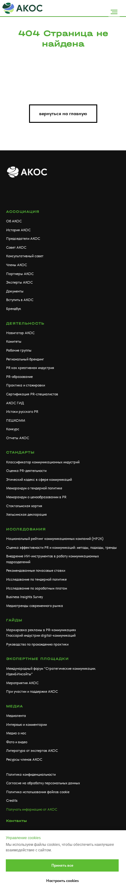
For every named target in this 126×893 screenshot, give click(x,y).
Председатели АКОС (23, 238)
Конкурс (12, 429)
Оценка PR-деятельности (26, 471)
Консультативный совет (24, 256)
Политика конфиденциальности (31, 774)
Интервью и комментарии (26, 724)
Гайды (14, 620)
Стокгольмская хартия (24, 506)
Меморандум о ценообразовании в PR (36, 497)
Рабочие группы (18, 350)
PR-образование (19, 377)
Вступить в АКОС (19, 300)
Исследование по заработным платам (36, 588)
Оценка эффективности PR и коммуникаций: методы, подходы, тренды (61, 547)
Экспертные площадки (37, 659)
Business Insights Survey (24, 597)
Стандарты (20, 452)
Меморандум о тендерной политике (34, 488)
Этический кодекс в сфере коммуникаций (39, 479)
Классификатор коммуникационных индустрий (43, 462)
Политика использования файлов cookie (37, 792)
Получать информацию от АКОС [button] (31, 809)
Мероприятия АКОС (22, 683)
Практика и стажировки (25, 385)
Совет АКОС (16, 247)
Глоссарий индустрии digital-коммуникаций (41, 635)
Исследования (26, 529)
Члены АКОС (16, 265)
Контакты (16, 821)
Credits (11, 800)
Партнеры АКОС (20, 274)
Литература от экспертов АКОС (32, 750)
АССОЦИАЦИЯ (22, 211)
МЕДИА (14, 706)
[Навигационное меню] (114, 12)
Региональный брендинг (25, 359)
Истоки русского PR (22, 411)
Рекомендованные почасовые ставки (35, 570)
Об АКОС (14, 221)
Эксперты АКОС (19, 282)
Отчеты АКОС (17, 438)
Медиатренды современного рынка (34, 606)
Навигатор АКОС (20, 333)
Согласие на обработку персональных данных (43, 783)
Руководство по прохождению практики (37, 644)
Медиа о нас (16, 733)
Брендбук (13, 309)
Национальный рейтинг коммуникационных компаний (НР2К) (54, 539)
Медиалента (16, 716)
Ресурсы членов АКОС (24, 759)
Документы (15, 291)
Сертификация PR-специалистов (32, 394)
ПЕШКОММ (15, 420)
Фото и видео (16, 742)
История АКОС (18, 230)
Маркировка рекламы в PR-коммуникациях (41, 630)
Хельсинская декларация (26, 514)
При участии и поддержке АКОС (32, 691)
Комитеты (13, 341)
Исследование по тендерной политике (36, 579)
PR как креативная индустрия (30, 368)
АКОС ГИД (15, 403)
